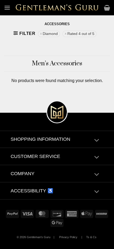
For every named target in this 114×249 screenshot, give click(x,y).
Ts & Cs (91, 237)
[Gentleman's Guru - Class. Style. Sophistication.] (57, 7)
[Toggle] (96, 140)
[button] (7, 7)
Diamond (50, 34)
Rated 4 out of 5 (80, 34)
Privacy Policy (68, 237)
